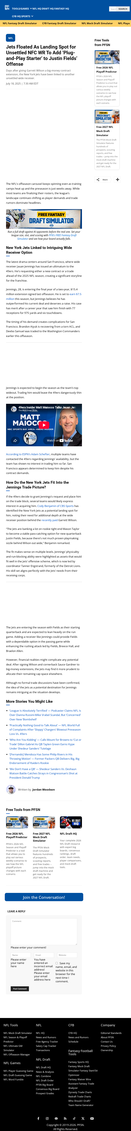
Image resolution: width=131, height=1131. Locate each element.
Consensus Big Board (47, 1089)
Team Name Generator (80, 1105)
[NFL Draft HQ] (71, 822)
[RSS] (65, 1119)
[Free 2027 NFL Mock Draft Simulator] (44, 822)
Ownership (107, 1050)
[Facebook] (38, 1119)
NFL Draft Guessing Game (18, 1075)
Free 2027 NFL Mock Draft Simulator (41, 837)
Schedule (73, 1041)
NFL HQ (40, 1033)
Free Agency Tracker (47, 1041)
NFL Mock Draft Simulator (18, 1033)
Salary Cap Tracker (46, 1046)
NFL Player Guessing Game (18, 1070)
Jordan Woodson (43, 789)
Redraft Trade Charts (79, 1096)
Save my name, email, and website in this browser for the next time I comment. (66, 972)
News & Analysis (45, 1071)
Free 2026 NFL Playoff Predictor (16, 835)
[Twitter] (83, 1119)
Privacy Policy (108, 1046)
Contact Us (107, 1041)
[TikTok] (74, 1119)
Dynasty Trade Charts (80, 1092)
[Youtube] (92, 1119)
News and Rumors (46, 1037)
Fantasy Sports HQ (78, 1062)
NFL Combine (43, 1076)
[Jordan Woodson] (12, 789)
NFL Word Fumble (13, 1079)
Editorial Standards (111, 1033)
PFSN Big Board (44, 1084)
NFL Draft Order (45, 1080)
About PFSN (107, 1037)
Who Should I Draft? (79, 1100)
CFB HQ (72, 1033)
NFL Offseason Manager (17, 1054)
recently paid (50, 520)
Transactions (43, 1050)
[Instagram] (47, 1119)
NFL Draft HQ (68, 833)
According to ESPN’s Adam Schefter (28, 454)
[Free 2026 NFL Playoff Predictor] (17, 822)
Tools (9, 825)
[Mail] (56, 1119)
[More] (117, 179)
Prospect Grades (45, 1093)
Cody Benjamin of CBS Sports (55, 506)
